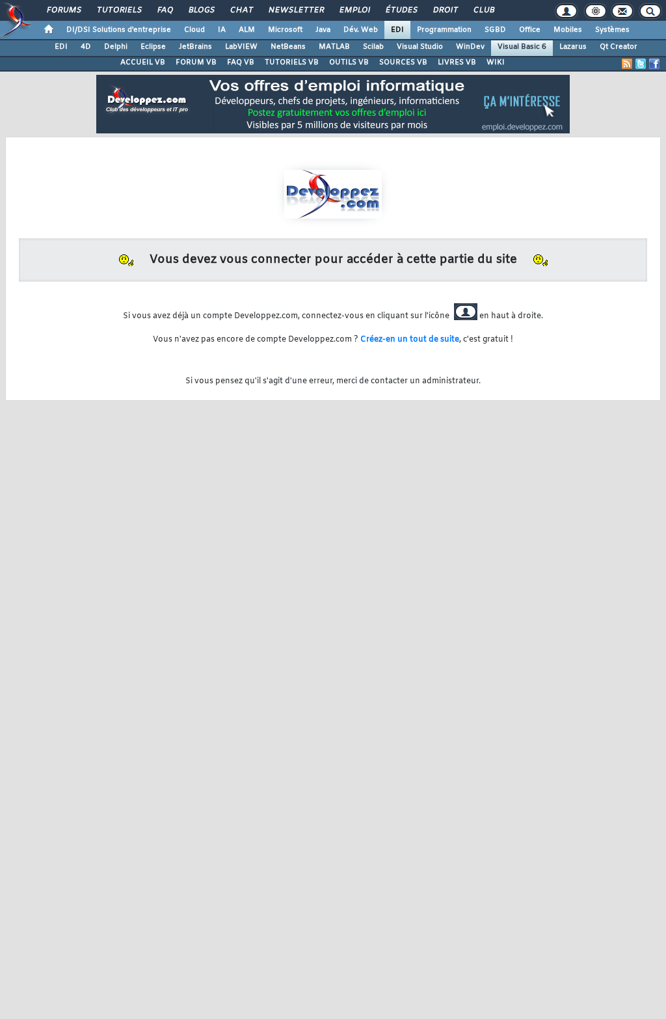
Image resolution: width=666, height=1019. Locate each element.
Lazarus (573, 46)
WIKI (495, 62)
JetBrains (195, 46)
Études (401, 10)
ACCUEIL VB (142, 62)
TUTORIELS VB (292, 62)
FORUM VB (196, 62)
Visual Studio (420, 46)
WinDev (470, 46)
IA (222, 29)
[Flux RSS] (627, 64)
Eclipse (153, 46)
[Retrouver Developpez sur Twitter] (640, 64)
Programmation (444, 29)
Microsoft (285, 29)
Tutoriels (118, 10)
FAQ (164, 10)
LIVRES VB (457, 62)
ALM (247, 29)
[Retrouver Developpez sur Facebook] (654, 64)
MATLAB (334, 46)
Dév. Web (360, 29)
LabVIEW (241, 46)
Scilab (373, 46)
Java (322, 29)
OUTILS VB (349, 62)
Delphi (115, 46)
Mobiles (567, 29)
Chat (241, 10)
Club (483, 10)
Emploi (354, 10)
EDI (397, 29)
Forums (63, 10)
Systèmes (612, 29)
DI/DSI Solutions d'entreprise (118, 29)
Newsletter (296, 10)
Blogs (201, 10)
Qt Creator (618, 46)
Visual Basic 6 (522, 46)
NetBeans (288, 46)
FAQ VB (240, 62)
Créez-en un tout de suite (409, 339)
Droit (445, 10)
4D (86, 46)
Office (529, 29)
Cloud (194, 29)
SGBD (495, 29)
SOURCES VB (403, 62)
